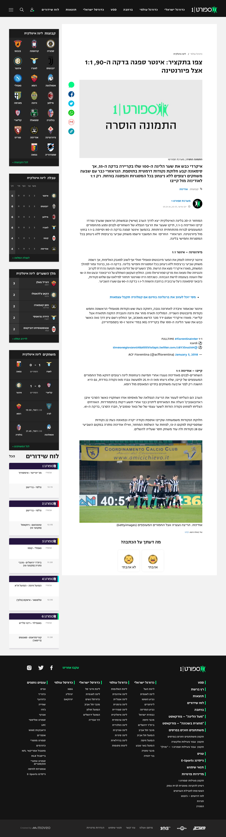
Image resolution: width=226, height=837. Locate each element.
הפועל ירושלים (91, 714)
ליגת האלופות (119, 689)
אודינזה (183, 189)
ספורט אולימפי (37, 719)
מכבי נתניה (148, 750)
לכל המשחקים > (20, 446)
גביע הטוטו (148, 699)
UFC (43, 725)
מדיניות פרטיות (193, 774)
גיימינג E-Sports (192, 760)
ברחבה (128, 9)
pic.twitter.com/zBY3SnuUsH (174, 347)
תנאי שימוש (195, 767)
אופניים (41, 735)
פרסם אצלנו (146, 827)
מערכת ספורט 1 (180, 201)
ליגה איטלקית (179, 54)
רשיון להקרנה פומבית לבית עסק (185, 785)
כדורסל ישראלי (93, 9)
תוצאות (71, 9)
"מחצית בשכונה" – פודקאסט (183, 723)
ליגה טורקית (120, 730)
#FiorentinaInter (186, 338)
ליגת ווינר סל (92, 689)
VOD (114, 9)
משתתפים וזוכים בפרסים (186, 730)
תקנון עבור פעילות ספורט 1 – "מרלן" (182, 746)
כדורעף (41, 699)
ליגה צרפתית (119, 719)
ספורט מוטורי (38, 740)
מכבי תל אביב (146, 730)
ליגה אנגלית (120, 699)
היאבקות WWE (37, 730)
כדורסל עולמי (63, 682)
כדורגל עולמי (149, 9)
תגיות (200, 801)
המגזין (200, 806)
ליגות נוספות (119, 745)
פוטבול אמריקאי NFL (34, 750)
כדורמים (41, 745)
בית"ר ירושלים (146, 725)
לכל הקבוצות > (20, 162)
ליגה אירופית (119, 694)
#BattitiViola (146, 347)
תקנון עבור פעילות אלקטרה (187, 741)
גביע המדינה (147, 709)
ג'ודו (43, 709)
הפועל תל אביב (145, 735)
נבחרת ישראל (146, 714)
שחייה (42, 704)
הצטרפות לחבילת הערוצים (189, 790)
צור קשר (130, 827)
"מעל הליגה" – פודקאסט (186, 716)
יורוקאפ (68, 699)
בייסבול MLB (38, 755)
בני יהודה (149, 755)
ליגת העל (149, 689)
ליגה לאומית (147, 694)
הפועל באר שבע (145, 745)
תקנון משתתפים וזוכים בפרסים (186, 736)
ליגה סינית (121, 735)
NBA (70, 689)
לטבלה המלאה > (20, 258)
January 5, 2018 (186, 354)
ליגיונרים (149, 704)
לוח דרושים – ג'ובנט (192, 796)
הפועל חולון (93, 709)
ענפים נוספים (36, 682)
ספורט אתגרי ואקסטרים (38, 762)
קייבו (187, 532)
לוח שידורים (50, 9)
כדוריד (42, 694)
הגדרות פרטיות (95, 827)
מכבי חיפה (148, 719)
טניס (200, 753)
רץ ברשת (197, 689)
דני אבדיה (94, 719)
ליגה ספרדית (119, 709)
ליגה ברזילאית (119, 740)
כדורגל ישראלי (174, 9)
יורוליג (69, 694)
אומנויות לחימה (37, 769)
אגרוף (42, 714)
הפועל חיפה (147, 740)
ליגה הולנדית (119, 725)
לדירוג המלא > (19, 338)
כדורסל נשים (92, 699)
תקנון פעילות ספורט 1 (191, 780)
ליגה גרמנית (120, 704)
